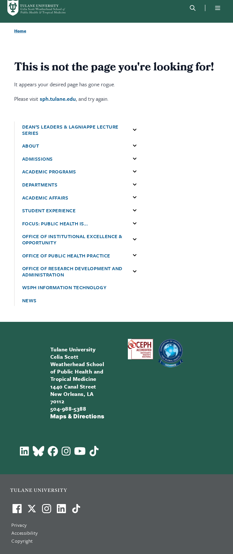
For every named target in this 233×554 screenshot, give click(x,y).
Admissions (37, 159)
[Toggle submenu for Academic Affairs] (134, 197)
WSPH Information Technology (64, 287)
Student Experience (49, 210)
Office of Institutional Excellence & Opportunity (72, 239)
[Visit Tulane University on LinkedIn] (61, 511)
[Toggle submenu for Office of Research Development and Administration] (134, 271)
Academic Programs (49, 172)
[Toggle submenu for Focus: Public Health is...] (134, 223)
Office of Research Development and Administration (72, 271)
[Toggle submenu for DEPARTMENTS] (134, 184)
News (29, 300)
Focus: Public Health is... (55, 224)
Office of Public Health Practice (66, 256)
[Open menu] (217, 8)
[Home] (36, 8)
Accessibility (24, 532)
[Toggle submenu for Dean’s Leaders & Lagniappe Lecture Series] (134, 130)
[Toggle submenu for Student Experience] (134, 210)
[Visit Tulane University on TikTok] (76, 511)
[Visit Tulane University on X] (32, 511)
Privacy (19, 524)
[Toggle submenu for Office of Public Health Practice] (134, 255)
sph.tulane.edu (58, 98)
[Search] (192, 8)
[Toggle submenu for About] (134, 145)
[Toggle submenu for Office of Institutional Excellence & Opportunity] (134, 239)
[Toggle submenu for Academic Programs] (134, 171)
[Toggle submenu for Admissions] (134, 158)
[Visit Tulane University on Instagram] (46, 511)
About (30, 146)
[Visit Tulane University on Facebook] (17, 511)
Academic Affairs (45, 198)
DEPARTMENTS (40, 185)
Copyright (22, 540)
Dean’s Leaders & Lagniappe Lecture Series (70, 130)
